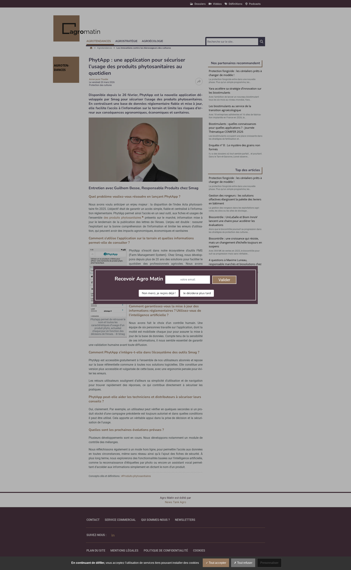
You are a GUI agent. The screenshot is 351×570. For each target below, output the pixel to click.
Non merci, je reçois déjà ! (159, 293)
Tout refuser (244, 562)
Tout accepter (217, 562)
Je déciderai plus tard (197, 293)
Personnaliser (269, 562)
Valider (224, 280)
